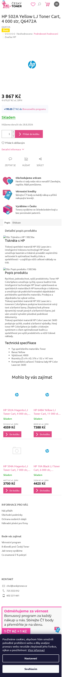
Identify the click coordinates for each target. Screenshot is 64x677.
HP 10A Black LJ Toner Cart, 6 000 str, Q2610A (47, 468)
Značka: (10, 36)
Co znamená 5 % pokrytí (14, 554)
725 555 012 (13, 590)
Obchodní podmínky (12, 514)
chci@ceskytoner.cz (17, 585)
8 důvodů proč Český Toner (15, 546)
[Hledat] (39, 4)
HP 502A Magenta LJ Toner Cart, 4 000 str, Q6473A (15, 411)
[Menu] (56, 4)
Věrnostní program (11, 542)
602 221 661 (13, 595)
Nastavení (30, 658)
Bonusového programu (34, 108)
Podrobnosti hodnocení (46, 33)
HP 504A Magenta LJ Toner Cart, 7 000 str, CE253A (15, 468)
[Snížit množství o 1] (13, 136)
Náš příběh (7, 510)
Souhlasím (30, 669)
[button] (16, 430)
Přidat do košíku (31, 133)
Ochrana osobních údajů (14, 518)
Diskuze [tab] (16, 222)
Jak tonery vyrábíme (12, 550)
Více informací (36, 650)
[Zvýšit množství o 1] (13, 132)
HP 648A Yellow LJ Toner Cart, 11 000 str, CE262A (47, 411)
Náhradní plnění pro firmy (15, 523)
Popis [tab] (7, 222)
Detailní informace (11, 149)
